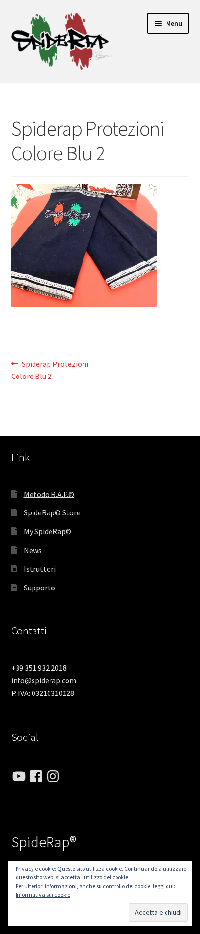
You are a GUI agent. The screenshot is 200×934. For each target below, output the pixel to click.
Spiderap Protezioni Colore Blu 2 (50, 370)
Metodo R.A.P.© (49, 494)
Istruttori (40, 568)
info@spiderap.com (43, 680)
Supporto (39, 587)
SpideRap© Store (52, 512)
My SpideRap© (47, 531)
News (33, 550)
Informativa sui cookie (43, 894)
